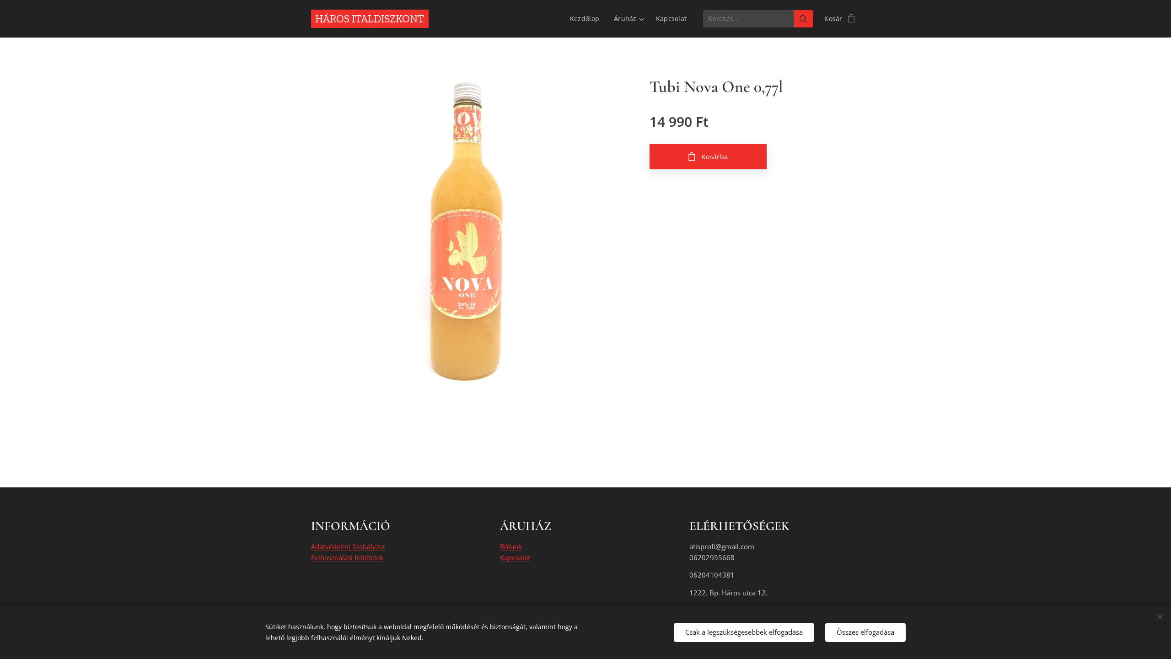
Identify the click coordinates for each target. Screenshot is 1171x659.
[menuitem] (587, 18)
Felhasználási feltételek (347, 557)
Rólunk (511, 546)
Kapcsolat (515, 557)
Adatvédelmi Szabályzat (348, 546)
